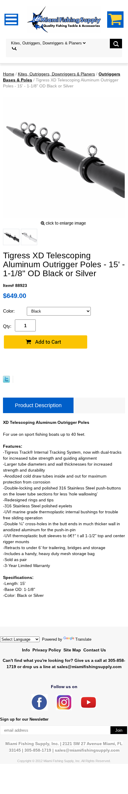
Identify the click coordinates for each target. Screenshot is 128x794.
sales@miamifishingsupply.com (89, 666)
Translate (83, 639)
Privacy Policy (46, 650)
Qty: (7, 326)
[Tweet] (6, 381)
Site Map (72, 650)
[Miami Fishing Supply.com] (88, 707)
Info (26, 650)
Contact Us (94, 650)
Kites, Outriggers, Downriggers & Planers (56, 74)
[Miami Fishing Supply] (40, 709)
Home (8, 74)
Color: (9, 310)
